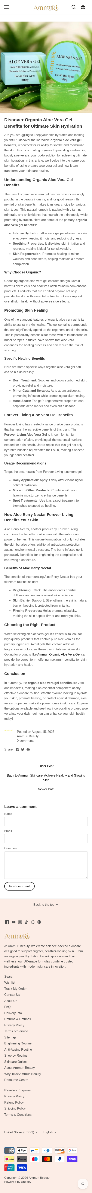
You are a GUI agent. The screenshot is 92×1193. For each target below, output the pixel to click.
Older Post (46, 766)
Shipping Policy (15, 1108)
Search (9, 976)
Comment (11, 848)
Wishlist (9, 982)
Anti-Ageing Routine (18, 1049)
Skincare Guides (16, 1061)
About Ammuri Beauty (19, 1067)
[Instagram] (20, 922)
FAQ (7, 1007)
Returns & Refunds (17, 1019)
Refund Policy (14, 1102)
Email (8, 830)
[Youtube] (13, 922)
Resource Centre (16, 1080)
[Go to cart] (83, 7)
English (48, 1132)
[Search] (73, 7)
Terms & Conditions (18, 1114)
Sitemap (10, 1037)
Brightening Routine (17, 1043)
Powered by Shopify (17, 1181)
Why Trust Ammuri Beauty (22, 1074)
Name (8, 813)
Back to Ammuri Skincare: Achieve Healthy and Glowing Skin (46, 778)
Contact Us (12, 994)
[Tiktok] (26, 922)
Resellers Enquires (17, 1090)
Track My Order (15, 988)
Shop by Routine (15, 1055)
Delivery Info (13, 1013)
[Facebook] (7, 922)
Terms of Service (16, 1031)
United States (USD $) (19, 1132)
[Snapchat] (33, 922)
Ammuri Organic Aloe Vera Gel (58, 654)
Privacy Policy (14, 1025)
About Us (10, 1001)
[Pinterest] (39, 922)
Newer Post (46, 789)
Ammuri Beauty (39, 1177)
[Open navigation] (6, 7)
